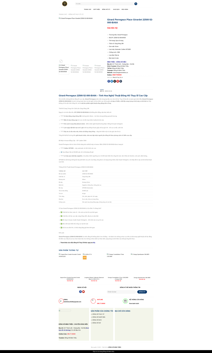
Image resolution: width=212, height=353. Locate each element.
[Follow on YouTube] (83, 291)
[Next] (101, 40)
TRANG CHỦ (87, 9)
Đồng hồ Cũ (106, 9)
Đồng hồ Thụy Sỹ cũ (76, 14)
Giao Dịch (116, 9)
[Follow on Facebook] (80, 291)
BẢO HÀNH (125, 9)
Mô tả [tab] (102, 91)
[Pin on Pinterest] (117, 81)
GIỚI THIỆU (96, 9)
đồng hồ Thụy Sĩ (78, 242)
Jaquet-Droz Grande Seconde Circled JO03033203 (70, 278)
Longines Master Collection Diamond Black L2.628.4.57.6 (94, 278)
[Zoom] (61, 61)
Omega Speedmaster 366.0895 (142, 277)
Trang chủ (63, 14)
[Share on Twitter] (111, 81)
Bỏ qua (117, 351)
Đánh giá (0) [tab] (108, 91)
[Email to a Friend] (114, 81)
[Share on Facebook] (108, 81)
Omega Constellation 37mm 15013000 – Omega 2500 (118, 278)
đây (94, 242)
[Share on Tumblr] (120, 81)
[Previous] (61, 40)
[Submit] (135, 3)
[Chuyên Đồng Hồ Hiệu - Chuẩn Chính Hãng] (66, 3)
